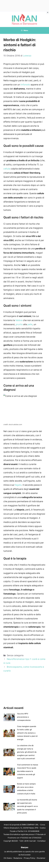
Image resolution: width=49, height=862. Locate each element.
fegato (18, 485)
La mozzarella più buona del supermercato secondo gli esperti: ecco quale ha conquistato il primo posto (27, 806)
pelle (29, 324)
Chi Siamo (8, 858)
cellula (7, 168)
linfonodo (25, 84)
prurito (19, 324)
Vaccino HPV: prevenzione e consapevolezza (24, 717)
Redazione (18, 858)
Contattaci (41, 841)
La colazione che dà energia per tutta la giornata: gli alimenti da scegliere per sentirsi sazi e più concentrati (26, 752)
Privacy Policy (29, 858)
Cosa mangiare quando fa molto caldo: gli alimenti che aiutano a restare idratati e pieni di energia (27, 732)
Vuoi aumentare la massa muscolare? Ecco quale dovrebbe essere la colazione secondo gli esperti (27, 771)
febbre (18, 320)
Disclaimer (41, 858)
